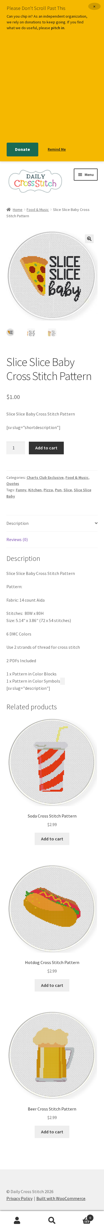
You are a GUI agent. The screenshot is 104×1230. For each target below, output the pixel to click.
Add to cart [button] (52, 838)
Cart (80, 1216)
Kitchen (35, 489)
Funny (21, 489)
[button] (89, 238)
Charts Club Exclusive (45, 477)
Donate (22, 149)
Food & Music (38, 209)
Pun (58, 489)
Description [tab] (17, 523)
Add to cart (46, 447)
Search (52, 1220)
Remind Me (57, 149)
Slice (68, 489)
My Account (17, 1220)
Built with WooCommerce (60, 1198)
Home (17, 209)
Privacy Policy (19, 1198)
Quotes (12, 483)
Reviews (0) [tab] (17, 539)
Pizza (48, 489)
